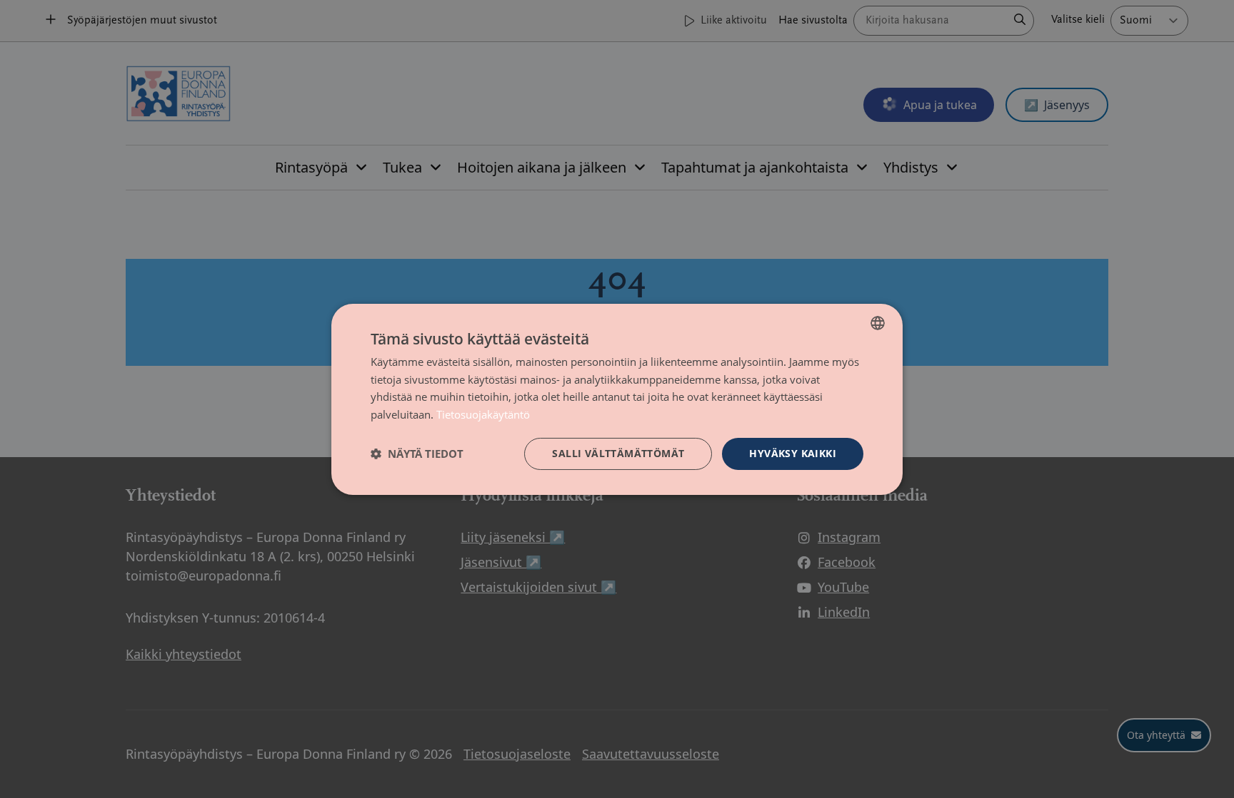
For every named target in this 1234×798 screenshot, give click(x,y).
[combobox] (878, 322)
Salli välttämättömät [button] (618, 453)
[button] (417, 453)
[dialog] (617, 398)
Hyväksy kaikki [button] (792, 453)
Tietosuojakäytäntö (483, 414)
